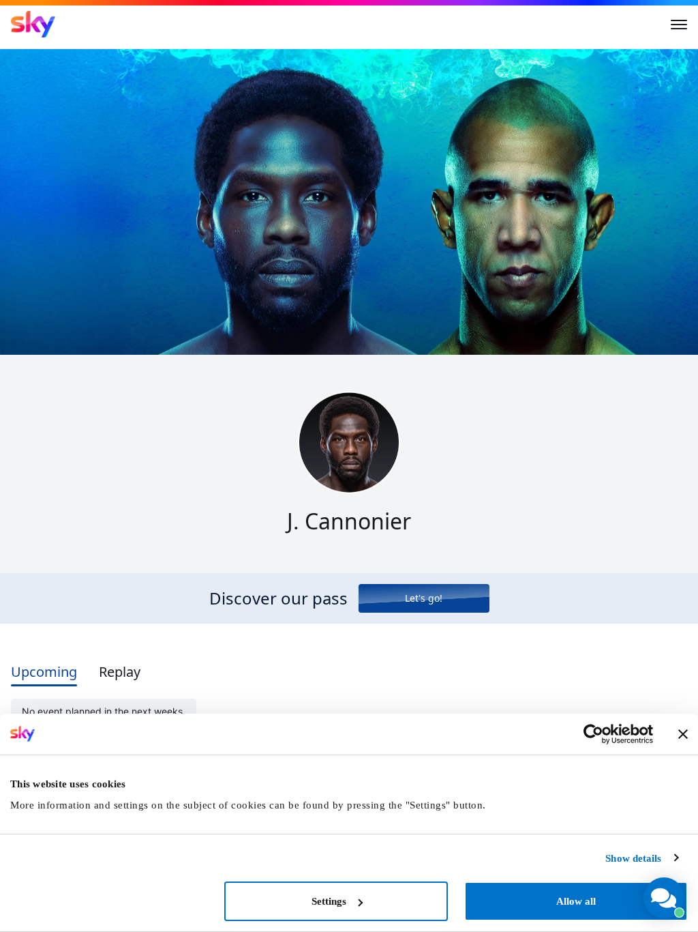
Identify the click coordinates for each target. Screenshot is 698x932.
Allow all (576, 901)
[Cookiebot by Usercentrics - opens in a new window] (593, 734)
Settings (329, 901)
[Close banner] (683, 734)
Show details (633, 858)
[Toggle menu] (679, 24)
